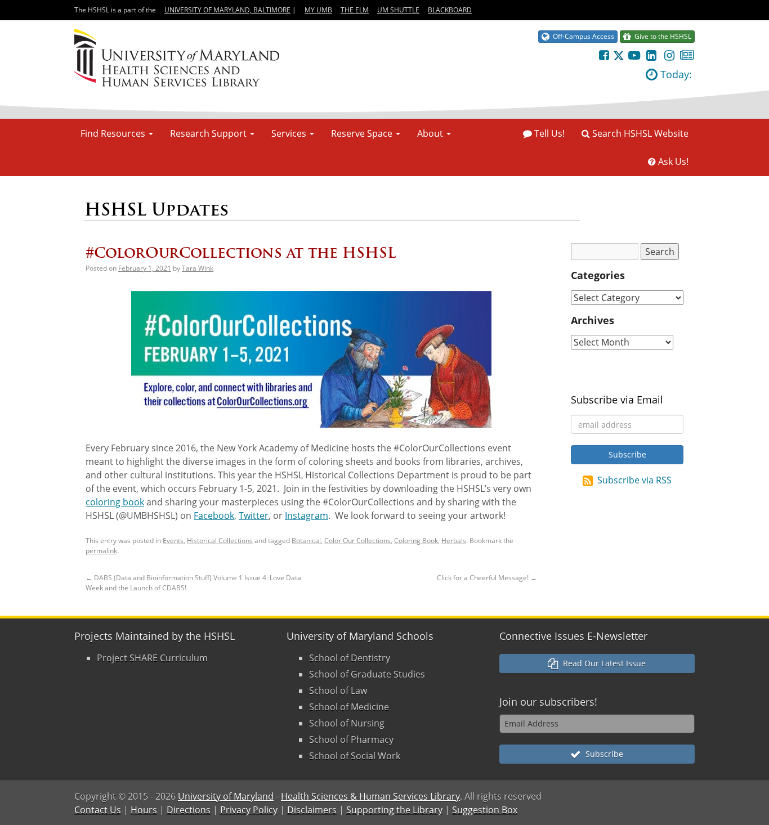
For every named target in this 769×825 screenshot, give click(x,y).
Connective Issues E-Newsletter (573, 636)
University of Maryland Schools (360, 636)
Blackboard (450, 10)
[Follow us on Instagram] (669, 55)
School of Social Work (354, 756)
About (431, 133)
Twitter (254, 515)
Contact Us (97, 810)
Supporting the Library (394, 810)
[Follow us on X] (619, 55)
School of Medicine (349, 707)
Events (173, 540)
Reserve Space (363, 133)
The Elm (355, 10)
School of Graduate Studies (367, 674)
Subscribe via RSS (634, 480)
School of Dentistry (349, 658)
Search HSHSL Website (639, 133)
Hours (144, 810)
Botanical (306, 540)
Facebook (214, 515)
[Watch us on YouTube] (633, 55)
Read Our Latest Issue (602, 663)
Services (290, 133)
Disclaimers (312, 810)
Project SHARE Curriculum (152, 658)
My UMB (318, 10)
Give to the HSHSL (661, 36)
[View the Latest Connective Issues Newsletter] (687, 55)
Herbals (453, 540)
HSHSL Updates (156, 210)
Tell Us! (548, 133)
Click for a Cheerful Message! (487, 577)
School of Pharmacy (351, 739)
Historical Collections (220, 540)
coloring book (115, 502)
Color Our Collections (357, 540)
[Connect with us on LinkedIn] (651, 55)
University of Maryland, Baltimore (227, 10)
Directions (189, 810)
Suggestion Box (484, 810)
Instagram (306, 515)
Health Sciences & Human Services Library (370, 796)
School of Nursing (346, 723)
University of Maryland (226, 796)
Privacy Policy (249, 810)
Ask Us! (672, 161)
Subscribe (602, 753)
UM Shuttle (398, 10)
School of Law (338, 690)
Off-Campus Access (581, 36)
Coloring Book (416, 540)
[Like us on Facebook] (603, 55)
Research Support (209, 133)
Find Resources (114, 133)
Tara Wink (197, 268)
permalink (101, 550)
